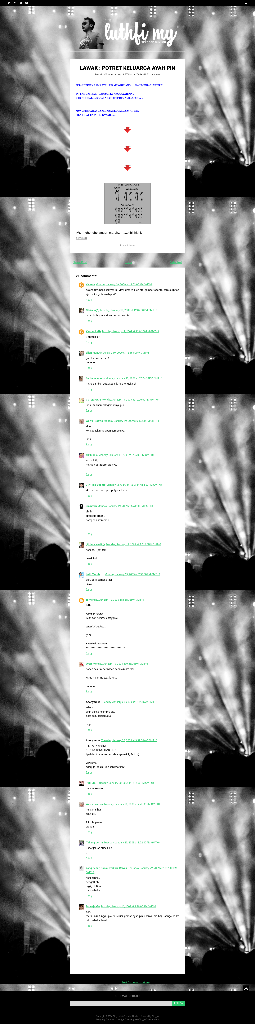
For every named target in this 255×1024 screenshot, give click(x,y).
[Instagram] (21, 3)
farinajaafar (93, 906)
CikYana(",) (92, 310)
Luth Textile (137, 74)
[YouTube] (27, 3)
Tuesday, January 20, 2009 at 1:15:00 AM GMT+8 (129, 701)
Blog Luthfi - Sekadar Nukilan (126, 1016)
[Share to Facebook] (85, 238)
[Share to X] (82, 238)
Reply (89, 299)
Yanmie (90, 284)
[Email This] (77, 238)
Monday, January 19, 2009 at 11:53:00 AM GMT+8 (124, 284)
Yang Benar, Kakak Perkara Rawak (106, 868)
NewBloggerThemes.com (147, 1019)
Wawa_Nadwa (94, 420)
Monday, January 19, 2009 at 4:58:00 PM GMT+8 (134, 484)
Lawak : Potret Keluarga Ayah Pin (127, 68)
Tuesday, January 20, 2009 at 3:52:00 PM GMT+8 (132, 842)
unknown (91, 506)
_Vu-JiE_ (91, 782)
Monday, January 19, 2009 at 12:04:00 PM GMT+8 (130, 331)
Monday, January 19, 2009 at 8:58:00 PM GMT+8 (116, 599)
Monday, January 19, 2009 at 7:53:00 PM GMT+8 (132, 574)
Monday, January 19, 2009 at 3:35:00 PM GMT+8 (126, 454)
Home (128, 262)
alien (89, 352)
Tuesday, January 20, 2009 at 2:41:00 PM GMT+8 (132, 804)
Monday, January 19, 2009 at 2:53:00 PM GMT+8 (131, 420)
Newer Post (80, 262)
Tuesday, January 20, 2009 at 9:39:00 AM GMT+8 (129, 740)
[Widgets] (246, 988)
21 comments (153, 74)
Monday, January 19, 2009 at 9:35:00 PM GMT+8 (120, 663)
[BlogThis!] (80, 238)
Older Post (176, 262)
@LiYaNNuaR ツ (95, 544)
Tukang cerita (94, 842)
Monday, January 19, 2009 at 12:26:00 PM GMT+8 (130, 399)
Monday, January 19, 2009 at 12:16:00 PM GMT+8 (121, 352)
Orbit (89, 663)
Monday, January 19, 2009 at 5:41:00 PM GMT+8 (125, 506)
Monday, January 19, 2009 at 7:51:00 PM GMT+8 (133, 544)
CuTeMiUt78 (93, 399)
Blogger (155, 1016)
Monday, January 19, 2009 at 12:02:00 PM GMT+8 (128, 310)
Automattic (111, 1019)
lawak (132, 245)
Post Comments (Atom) (136, 982)
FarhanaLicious (95, 378)
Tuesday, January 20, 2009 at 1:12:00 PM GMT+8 (126, 782)
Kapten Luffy (93, 331)
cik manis (92, 454)
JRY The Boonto (96, 484)
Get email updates (127, 996)
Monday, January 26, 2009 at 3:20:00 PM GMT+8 (128, 906)
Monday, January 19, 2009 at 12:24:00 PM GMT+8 (134, 378)
